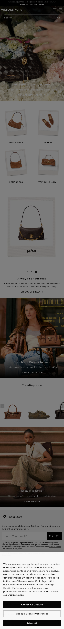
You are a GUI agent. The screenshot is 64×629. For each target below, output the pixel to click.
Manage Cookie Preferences (32, 613)
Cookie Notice (16, 594)
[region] (32, 590)
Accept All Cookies (32, 604)
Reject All (32, 623)
